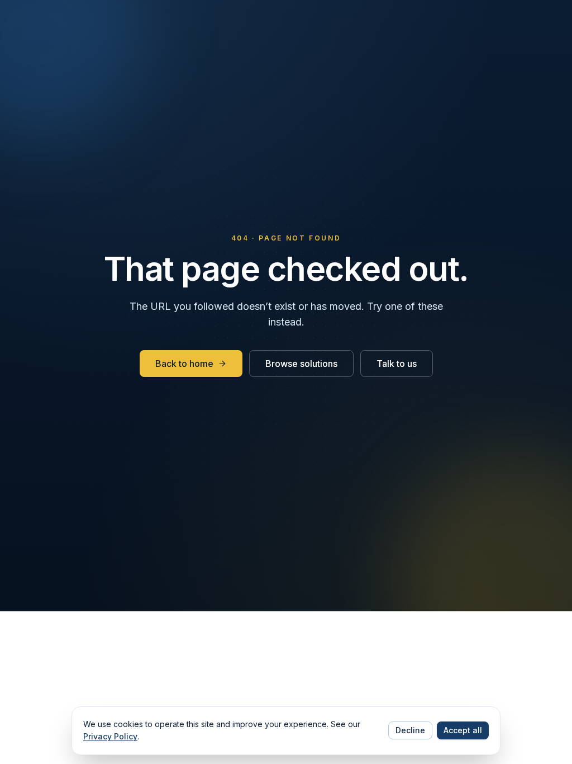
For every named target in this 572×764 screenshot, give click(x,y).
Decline (410, 730)
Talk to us (396, 363)
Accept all (463, 730)
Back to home (184, 363)
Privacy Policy (110, 736)
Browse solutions (301, 363)
